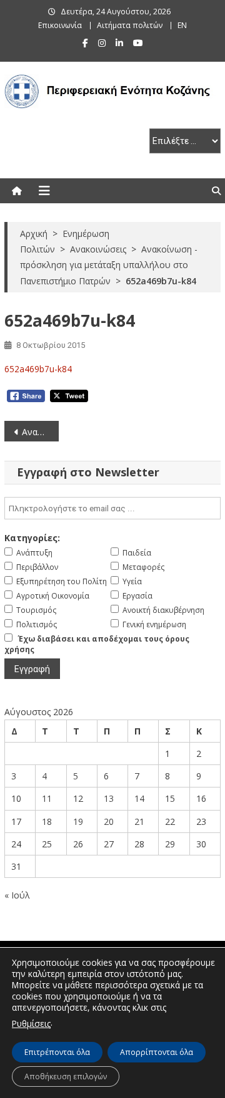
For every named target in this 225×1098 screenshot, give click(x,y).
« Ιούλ (17, 895)
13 (109, 798)
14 (139, 798)
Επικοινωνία (60, 25)
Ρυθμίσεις (31, 1023)
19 (78, 821)
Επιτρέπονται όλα (57, 1052)
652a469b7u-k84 (38, 369)
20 (109, 821)
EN (182, 25)
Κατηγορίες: (32, 538)
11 (47, 798)
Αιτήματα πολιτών (129, 25)
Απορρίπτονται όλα (156, 1052)
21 (139, 821)
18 (47, 821)
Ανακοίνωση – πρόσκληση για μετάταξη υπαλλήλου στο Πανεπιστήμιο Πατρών (40, 432)
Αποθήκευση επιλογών (65, 1076)
